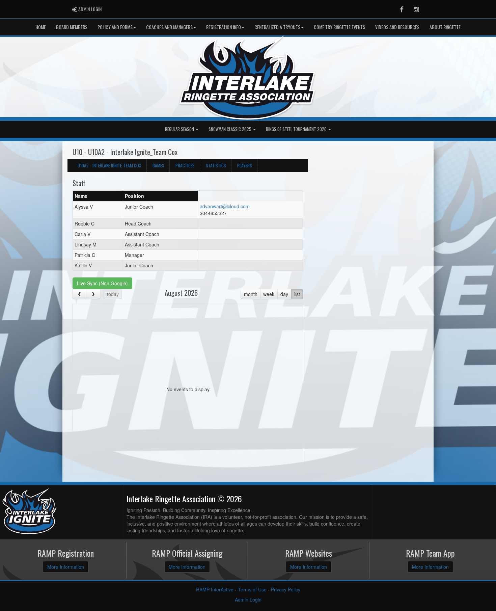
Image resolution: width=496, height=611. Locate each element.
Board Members (71, 26)
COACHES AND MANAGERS (169, 26)
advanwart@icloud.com (225, 206)
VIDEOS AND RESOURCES (397, 26)
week (268, 294)
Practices (185, 165)
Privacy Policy (285, 589)
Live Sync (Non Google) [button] (102, 283)
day (284, 294)
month (250, 294)
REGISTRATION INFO (223, 26)
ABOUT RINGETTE (445, 26)
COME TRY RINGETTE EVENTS (339, 26)
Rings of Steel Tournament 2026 (297, 129)
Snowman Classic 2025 (230, 129)
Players (244, 165)
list (297, 294)
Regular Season (180, 129)
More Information (65, 566)
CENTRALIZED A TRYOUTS (277, 26)
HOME (40, 26)
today (113, 294)
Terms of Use (252, 589)
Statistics (216, 165)
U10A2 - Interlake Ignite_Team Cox (109, 165)
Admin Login (248, 599)
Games (158, 165)
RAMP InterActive (214, 589)
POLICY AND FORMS (115, 26)
